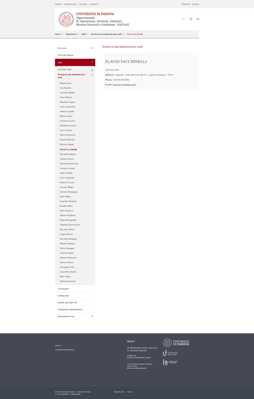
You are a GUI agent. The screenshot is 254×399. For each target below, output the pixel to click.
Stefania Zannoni (67, 281)
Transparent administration (70, 309)
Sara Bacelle (65, 88)
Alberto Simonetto (68, 257)
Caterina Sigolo (67, 253)
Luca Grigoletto (67, 178)
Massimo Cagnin (67, 102)
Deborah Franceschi (69, 163)
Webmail (186, 4)
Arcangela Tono (67, 267)
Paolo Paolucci (66, 210)
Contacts (94, 4)
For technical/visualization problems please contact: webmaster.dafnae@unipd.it (139, 366)
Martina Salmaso (67, 243)
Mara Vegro (65, 276)
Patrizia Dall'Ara (67, 139)
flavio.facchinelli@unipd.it (124, 85)
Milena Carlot (66, 116)
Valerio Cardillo (67, 111)
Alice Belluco (66, 97)
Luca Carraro (66, 130)
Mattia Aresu (65, 83)
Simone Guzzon (67, 182)
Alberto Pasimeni (68, 215)
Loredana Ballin (67, 92)
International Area (66, 316)
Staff (84, 34)
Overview (62, 48)
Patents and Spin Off (67, 302)
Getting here (63, 295)
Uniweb (195, 4)
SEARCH (194, 23)
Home (58, 34)
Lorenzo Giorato (67, 168)
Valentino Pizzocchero (70, 225)
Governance (63, 288)
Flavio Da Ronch (67, 135)
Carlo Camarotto (67, 107)
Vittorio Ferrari (66, 159)
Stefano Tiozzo (66, 262)
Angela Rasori (66, 234)
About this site (119, 392)
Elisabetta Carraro (68, 125)
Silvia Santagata (67, 248)
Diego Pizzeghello (68, 220)
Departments (71, 4)
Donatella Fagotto (68, 154)
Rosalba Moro (66, 206)
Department (71, 34)
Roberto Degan (67, 144)
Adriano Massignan (69, 192)
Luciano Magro (67, 187)
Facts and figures (65, 55)
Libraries (83, 4)
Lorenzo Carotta (67, 121)
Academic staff (64, 69)
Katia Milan (65, 196)
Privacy (130, 392)
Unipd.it (58, 4)
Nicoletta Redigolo (68, 239)
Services (58, 345)
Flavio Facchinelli (135, 34)
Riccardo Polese (67, 229)
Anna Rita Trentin (68, 272)
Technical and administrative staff (106, 34)
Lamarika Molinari (68, 201)
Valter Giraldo (66, 173)
